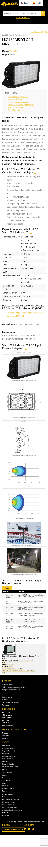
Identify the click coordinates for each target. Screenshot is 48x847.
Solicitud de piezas (15, 107)
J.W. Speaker (7, 780)
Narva (4, 791)
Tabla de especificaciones (18, 102)
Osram (4, 797)
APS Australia (7, 715)
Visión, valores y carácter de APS (14, 687)
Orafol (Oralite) (7, 794)
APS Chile (5, 720)
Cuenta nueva (7, 697)
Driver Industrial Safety (10, 767)
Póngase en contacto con (11, 690)
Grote (4, 778)
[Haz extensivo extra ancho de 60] (24, 504)
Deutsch (5, 761)
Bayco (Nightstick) (8, 751)
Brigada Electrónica (9, 756)
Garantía (5, 700)
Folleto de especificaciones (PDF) (21, 105)
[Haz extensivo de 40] (24, 472)
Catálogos (5, 735)
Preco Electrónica (8, 805)
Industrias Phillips (8, 802)
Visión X (13, 51)
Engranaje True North (10, 807)
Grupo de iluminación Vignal (12, 810)
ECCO (4, 770)
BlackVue (5, 753)
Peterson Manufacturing (10, 799)
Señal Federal (7, 772)
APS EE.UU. (6, 712)
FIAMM (4, 775)
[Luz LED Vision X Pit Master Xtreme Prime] (24, 367)
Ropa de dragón (8, 764)
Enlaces (5, 738)
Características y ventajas (18, 97)
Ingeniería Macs (8, 788)
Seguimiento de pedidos (10, 702)
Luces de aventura (8, 748)
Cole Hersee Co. (8, 759)
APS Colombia (7, 718)
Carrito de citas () (23, 18)
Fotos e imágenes (15, 99)
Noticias (5, 733)
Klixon (4, 783)
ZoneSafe (5, 815)
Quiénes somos (7, 684)
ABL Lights (6, 746)
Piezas (7, 588)
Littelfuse (5, 786)
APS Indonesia (7, 725)
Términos (5, 705)
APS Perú (5, 723)
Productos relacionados (17, 110)
